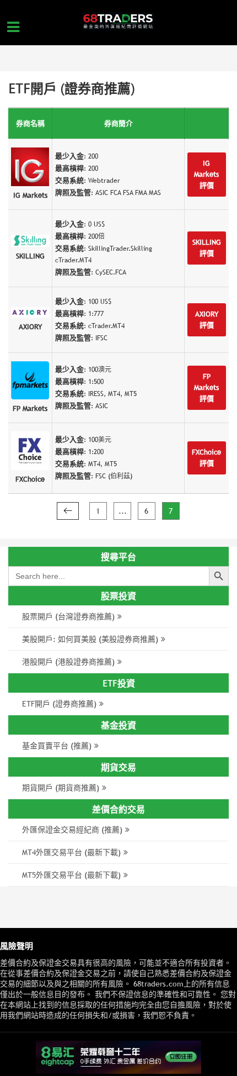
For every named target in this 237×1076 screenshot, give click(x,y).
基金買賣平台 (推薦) (56, 745)
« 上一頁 (68, 511)
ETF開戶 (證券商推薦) (59, 703)
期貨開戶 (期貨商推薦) (60, 787)
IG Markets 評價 (206, 174)
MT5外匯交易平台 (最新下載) (71, 875)
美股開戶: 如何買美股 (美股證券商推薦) (90, 639)
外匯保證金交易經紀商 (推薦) (72, 829)
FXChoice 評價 (206, 457)
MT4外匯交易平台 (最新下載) (71, 852)
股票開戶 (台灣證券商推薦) (68, 616)
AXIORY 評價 (206, 319)
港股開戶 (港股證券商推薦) (68, 661)
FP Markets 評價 (206, 387)
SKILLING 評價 (206, 247)
